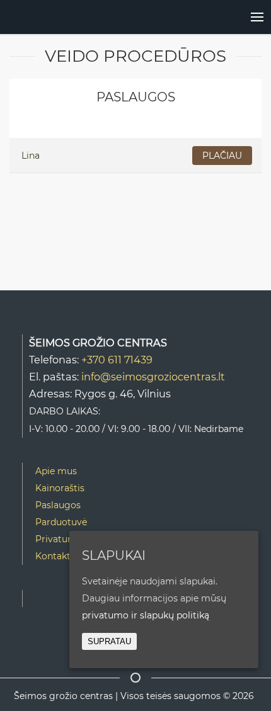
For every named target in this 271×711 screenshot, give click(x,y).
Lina (30, 155)
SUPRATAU (109, 641)
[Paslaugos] (244, 17)
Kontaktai (56, 556)
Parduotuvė (61, 522)
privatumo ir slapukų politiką (145, 615)
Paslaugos (58, 505)
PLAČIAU (222, 155)
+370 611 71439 (117, 359)
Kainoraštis (59, 488)
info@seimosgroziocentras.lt (153, 376)
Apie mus (56, 471)
